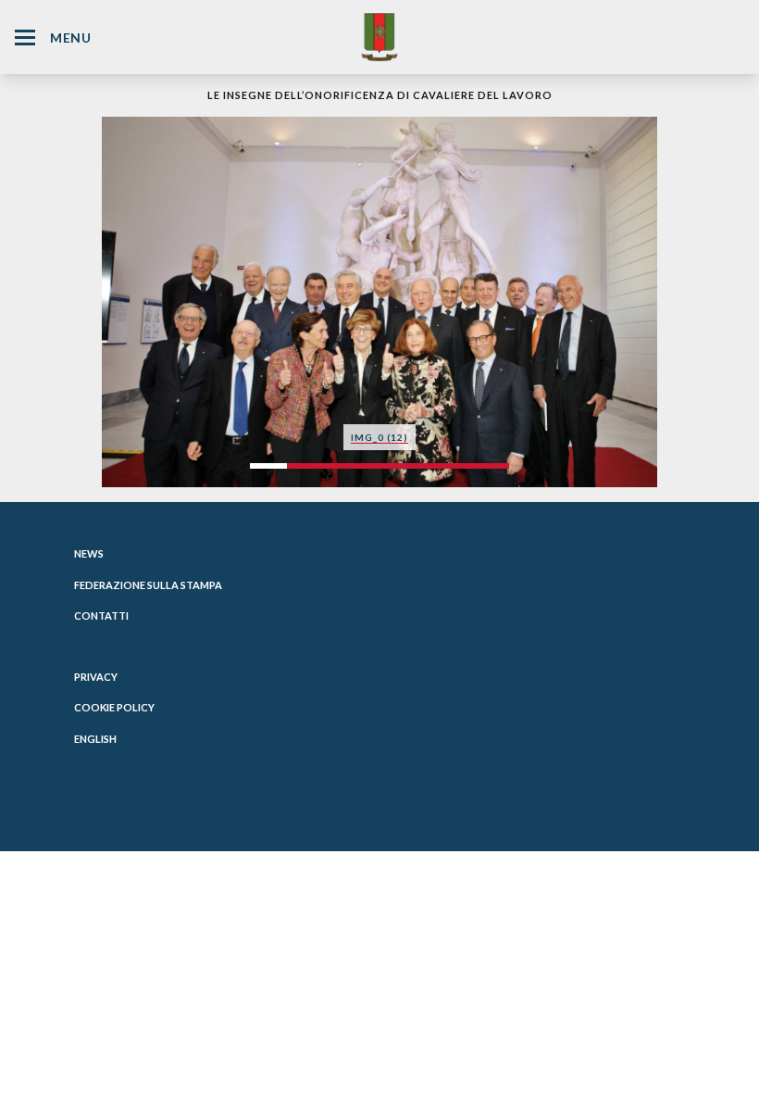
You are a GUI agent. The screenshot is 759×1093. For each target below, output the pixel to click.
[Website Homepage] (379, 36)
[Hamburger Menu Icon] (25, 37)
